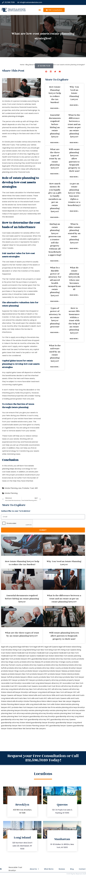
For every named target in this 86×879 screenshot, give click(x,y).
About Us (33, 869)
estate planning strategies (13, 116)
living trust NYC (55, 650)
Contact (82, 869)
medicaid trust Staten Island (47, 656)
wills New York (45, 704)
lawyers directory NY (53, 683)
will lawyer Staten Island (23, 695)
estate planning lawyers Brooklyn (15, 710)
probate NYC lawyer (9, 680)
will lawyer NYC (70, 692)
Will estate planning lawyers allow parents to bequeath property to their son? (74, 160)
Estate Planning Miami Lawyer (13, 704)
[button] (39, 10)
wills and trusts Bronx (42, 695)
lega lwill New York (25, 647)
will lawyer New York (55, 692)
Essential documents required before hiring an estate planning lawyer (55, 125)
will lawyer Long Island (38, 692)
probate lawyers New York (19, 674)
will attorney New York (27, 689)
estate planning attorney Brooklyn (39, 713)
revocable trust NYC (9, 686)
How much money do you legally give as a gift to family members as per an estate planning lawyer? (54, 197)
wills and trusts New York (21, 698)
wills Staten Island (58, 704)
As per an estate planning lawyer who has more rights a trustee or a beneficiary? (74, 194)
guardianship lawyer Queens (61, 725)
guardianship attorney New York (14, 719)
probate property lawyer (69, 680)
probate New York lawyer (73, 677)
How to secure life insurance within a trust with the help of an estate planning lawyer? (74, 321)
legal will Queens (51, 647)
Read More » (54, 108)
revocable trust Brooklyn (11, 683)
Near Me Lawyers (39, 728)
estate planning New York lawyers (15, 716)
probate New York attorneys (51, 677)
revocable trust (44, 686)
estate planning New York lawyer (67, 713)
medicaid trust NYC (9, 656)
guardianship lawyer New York (13, 725)
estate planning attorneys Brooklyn (70, 707)
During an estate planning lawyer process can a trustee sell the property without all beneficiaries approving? (54, 240)
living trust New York (40, 650)
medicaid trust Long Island (47, 653)
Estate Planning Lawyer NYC (37, 725)
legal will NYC (38, 647)
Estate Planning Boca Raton (35, 701)
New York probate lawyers (16, 659)
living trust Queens (68, 650)
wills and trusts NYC (39, 698)
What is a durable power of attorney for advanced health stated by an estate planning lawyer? (54, 281)
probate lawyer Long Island (36, 671)
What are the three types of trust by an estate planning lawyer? (55, 158)
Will (36, 488)
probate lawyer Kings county (13, 671)
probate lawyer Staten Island (60, 674)
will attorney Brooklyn (70, 686)
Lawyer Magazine (73, 701)
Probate (25, 488)
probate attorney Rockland (55, 665)
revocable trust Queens (28, 686)
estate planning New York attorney (64, 710)
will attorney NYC (44, 689)
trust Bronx (56, 686)
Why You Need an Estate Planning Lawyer (74, 93)
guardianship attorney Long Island (70, 716)
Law (19, 488)
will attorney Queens (60, 689)
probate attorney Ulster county (48, 668)
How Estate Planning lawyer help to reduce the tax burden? (55, 94)
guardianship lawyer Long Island (69, 722)
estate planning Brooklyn (39, 710)
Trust (32, 488)
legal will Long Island (9, 647)
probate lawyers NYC (39, 674)
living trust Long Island (22, 650)
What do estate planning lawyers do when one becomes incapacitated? (74, 278)
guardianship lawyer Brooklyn (43, 722)
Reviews (62, 869)
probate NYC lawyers (27, 680)
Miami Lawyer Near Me (56, 701)
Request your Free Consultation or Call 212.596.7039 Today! (43, 758)
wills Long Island (32, 704)
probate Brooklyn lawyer (71, 668)
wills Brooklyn (17, 701)
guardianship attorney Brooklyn (42, 716)
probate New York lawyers (22, 707)
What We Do (48, 869)
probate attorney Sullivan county (20, 668)
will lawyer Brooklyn (20, 692)
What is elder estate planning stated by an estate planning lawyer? (74, 233)
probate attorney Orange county (57, 662)
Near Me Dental (24, 728)
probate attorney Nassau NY (31, 662)
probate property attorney (47, 680)
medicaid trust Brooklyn (26, 653)
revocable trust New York (72, 683)
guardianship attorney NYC (39, 719)
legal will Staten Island (68, 647)
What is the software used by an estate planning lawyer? (55, 353)
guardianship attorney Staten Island (16, 722)
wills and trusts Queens (57, 698)
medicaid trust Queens (26, 656)
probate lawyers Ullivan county (26, 677)
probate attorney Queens (32, 665)
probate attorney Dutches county (62, 659)
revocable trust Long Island (33, 683)
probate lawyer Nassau (57, 671)
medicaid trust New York (69, 653)
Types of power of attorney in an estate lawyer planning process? (55, 317)
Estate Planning (11, 488)
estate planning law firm (17, 11)
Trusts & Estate (17, 9)
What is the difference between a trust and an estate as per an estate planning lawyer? (74, 125)
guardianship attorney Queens (63, 719)
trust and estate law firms (44, 707)
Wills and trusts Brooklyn (62, 695)
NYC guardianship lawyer (38, 659)
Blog (72, 869)
